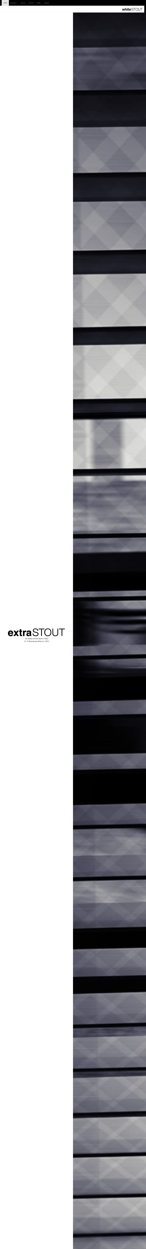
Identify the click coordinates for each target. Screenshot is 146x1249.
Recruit (31, 3)
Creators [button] (13, 3)
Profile (39, 3)
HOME (5, 3)
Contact (46, 3)
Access (23, 3)
